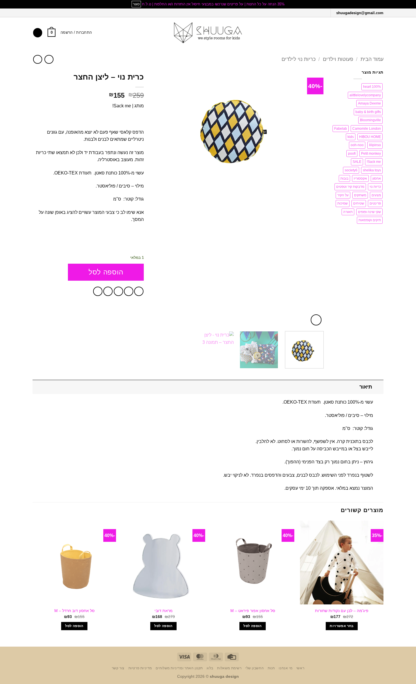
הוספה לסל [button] (252, 626)
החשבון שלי (254, 668)
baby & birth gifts (368, 112)
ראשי (300, 668)
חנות (271, 668)
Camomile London (366, 128)
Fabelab (340, 128)
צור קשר (118, 668)
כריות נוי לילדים (299, 59)
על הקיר (343, 195)
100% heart (372, 86)
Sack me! (374, 161)
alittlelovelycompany (365, 95)
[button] (380, 33)
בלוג (210, 668)
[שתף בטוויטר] (128, 291)
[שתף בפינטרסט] (108, 291)
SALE (357, 161)
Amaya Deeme (369, 103)
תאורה (348, 212)
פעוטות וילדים (338, 59)
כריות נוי (375, 186)
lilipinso (375, 145)
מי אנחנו (285, 668)
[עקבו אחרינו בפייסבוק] (324, 12)
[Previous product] (37, 59)
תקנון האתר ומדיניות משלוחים (179, 668)
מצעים (376, 195)
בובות (344, 178)
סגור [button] (136, 4)
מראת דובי (164, 610)
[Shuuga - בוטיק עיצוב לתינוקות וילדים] (208, 32)
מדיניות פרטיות (140, 668)
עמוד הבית (372, 59)
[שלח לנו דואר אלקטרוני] (309, 12)
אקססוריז (360, 178)
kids (351, 136)
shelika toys (372, 170)
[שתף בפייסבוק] (138, 291)
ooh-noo (357, 145)
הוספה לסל (106, 272)
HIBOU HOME (370, 136)
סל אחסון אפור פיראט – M (252, 610)
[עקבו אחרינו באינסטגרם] (317, 12)
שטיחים (358, 203)
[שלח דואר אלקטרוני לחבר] (118, 291)
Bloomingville (370, 120)
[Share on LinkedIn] (97, 291)
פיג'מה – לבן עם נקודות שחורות (341, 610)
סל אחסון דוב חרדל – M (74, 610)
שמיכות (342, 203)
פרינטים (375, 203)
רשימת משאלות (229, 668)
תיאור (365, 387)
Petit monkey (371, 153)
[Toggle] (377, 387)
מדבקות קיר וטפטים (350, 186)
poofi (352, 153)
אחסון (376, 178)
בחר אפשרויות (341, 626)
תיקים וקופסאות (370, 220)
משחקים (360, 195)
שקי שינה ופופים (369, 212)
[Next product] (48, 59)
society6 (351, 170)
